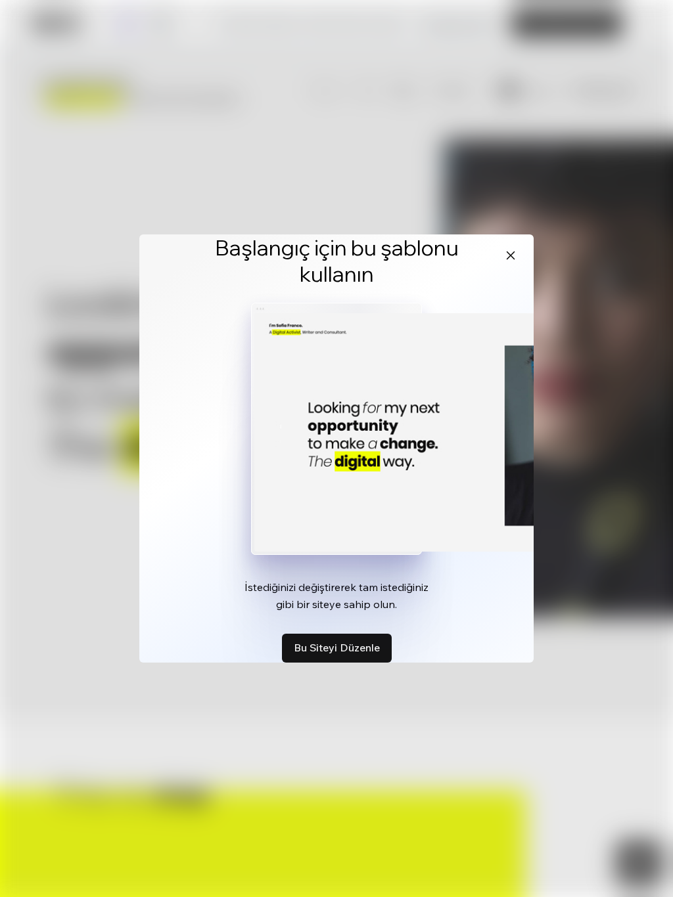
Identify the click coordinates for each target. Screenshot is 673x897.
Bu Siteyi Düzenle (337, 647)
